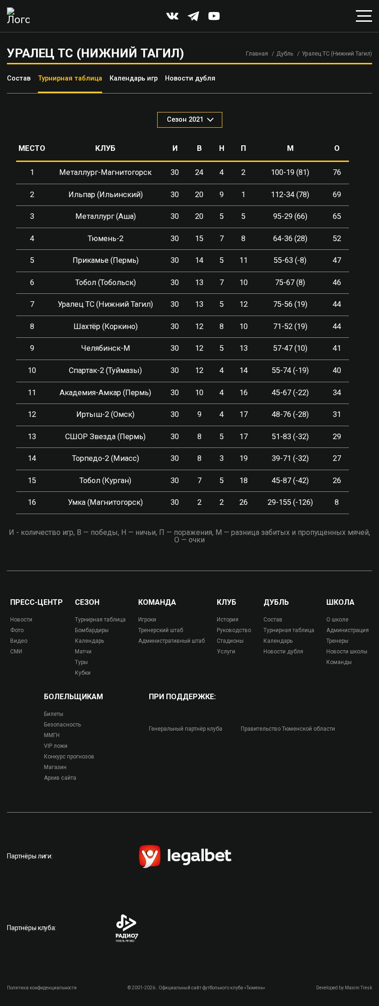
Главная (257, 53)
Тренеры (337, 641)
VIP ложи (55, 746)
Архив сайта (60, 778)
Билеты (53, 714)
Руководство (234, 630)
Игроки (147, 619)
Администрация (347, 630)
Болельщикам (73, 697)
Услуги (226, 651)
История (227, 619)
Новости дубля (190, 78)
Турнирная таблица (70, 78)
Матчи (83, 651)
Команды (339, 662)
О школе (337, 619)
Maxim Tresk (358, 987)
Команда (157, 602)
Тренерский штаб (160, 630)
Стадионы (230, 641)
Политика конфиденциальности (42, 987)
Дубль (284, 53)
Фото (17, 630)
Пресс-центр (36, 602)
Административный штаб (171, 641)
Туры (81, 662)
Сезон (87, 602)
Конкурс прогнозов (69, 756)
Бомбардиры (92, 630)
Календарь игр (134, 78)
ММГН (52, 735)
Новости (21, 619)
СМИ (16, 651)
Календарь (89, 641)
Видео (18, 641)
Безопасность (62, 724)
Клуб (226, 602)
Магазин (55, 767)
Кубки (83, 673)
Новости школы (346, 651)
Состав (19, 78)
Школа (340, 602)
